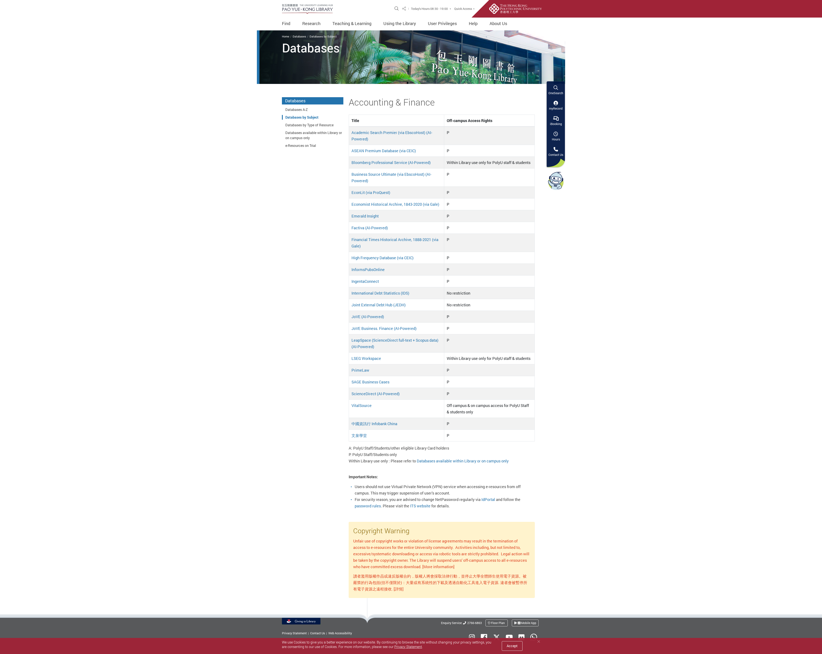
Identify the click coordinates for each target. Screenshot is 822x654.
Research (311, 23)
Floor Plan (497, 623)
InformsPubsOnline (368, 269)
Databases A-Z (296, 109)
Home (285, 36)
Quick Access (463, 8)
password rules (368, 505)
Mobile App (528, 623)
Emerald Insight (365, 216)
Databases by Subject (323, 36)
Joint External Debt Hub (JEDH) (378, 304)
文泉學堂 (359, 435)
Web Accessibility (340, 633)
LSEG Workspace (366, 358)
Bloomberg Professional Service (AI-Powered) (391, 162)
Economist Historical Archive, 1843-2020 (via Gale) (395, 204)
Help (473, 23)
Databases (299, 36)
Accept (512, 646)
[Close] (539, 641)
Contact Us (317, 633)
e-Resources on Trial (300, 145)
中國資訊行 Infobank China (374, 423)
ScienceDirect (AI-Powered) (375, 393)
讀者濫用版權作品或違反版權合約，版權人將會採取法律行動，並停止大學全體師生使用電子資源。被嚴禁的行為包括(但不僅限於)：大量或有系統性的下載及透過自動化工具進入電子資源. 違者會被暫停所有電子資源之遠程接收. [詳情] (440, 582)
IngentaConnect (365, 281)
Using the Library (399, 23)
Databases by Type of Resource (309, 125)
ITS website (420, 505)
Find (286, 23)
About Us (498, 23)
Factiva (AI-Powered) (369, 227)
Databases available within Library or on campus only (463, 460)
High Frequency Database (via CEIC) (382, 257)
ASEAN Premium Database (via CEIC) (383, 150)
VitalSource (361, 405)
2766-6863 (474, 623)
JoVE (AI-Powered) (367, 316)
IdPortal (488, 499)
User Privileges (442, 23)
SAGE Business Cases (370, 381)
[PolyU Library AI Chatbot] (556, 181)
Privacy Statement (294, 633)
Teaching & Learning (351, 23)
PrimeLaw (360, 370)
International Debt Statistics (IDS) (380, 293)
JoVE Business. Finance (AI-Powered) (384, 328)
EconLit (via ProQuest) (370, 192)
